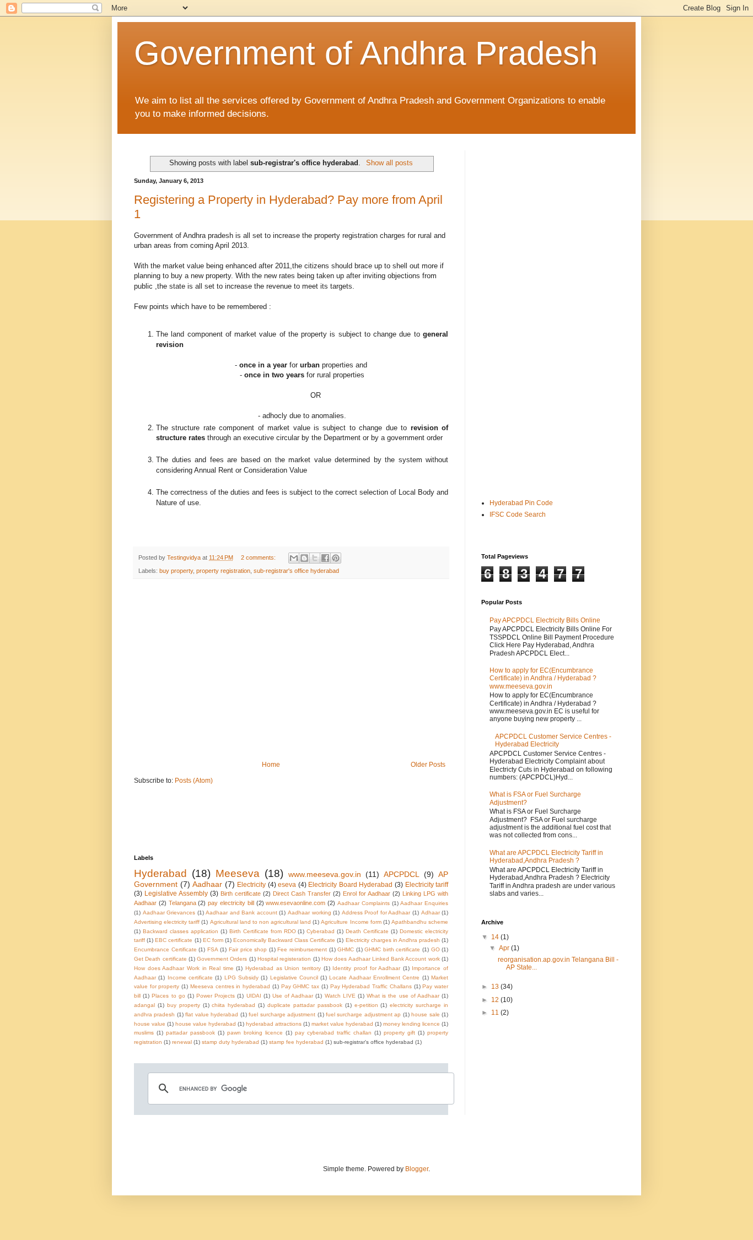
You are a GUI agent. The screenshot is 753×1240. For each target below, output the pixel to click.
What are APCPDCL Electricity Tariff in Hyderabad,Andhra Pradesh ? (546, 856)
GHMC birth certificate (392, 949)
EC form (213, 940)
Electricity (251, 885)
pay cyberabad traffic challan (333, 1033)
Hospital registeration (284, 959)
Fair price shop (248, 949)
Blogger (416, 1169)
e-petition (366, 1005)
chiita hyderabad (233, 1005)
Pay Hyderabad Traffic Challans (371, 986)
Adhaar (430, 912)
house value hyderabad (205, 1024)
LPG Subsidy (241, 977)
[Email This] (293, 558)
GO (435, 949)
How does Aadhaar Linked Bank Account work (380, 959)
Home (271, 764)
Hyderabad (160, 873)
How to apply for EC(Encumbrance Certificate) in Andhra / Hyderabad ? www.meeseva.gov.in (543, 678)
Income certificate (190, 977)
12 (496, 1000)
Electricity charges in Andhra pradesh (393, 940)
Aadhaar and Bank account (241, 912)
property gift (399, 1033)
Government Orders (222, 959)
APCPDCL (401, 874)
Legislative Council (294, 977)
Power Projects (215, 996)
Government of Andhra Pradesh (366, 53)
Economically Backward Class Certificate (284, 940)
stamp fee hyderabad (296, 1042)
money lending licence (411, 1024)
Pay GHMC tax (300, 986)
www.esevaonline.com (295, 903)
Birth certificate (240, 893)
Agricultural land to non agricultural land (260, 922)
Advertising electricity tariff (167, 922)
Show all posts (389, 163)
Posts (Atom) (194, 780)
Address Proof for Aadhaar (376, 912)
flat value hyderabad (211, 1014)
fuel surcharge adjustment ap (363, 1014)
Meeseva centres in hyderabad (230, 986)
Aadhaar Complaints (363, 903)
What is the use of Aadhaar (403, 996)
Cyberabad (320, 931)
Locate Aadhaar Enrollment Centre (374, 977)
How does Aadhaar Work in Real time (184, 968)
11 (496, 1012)
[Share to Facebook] (325, 558)
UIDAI (253, 996)
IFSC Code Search (518, 514)
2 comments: (259, 557)
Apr (505, 948)
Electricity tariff (427, 885)
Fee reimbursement (302, 949)
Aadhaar (207, 884)
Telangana (182, 903)
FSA (212, 949)
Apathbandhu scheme (419, 922)
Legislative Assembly (176, 893)
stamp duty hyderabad (230, 1042)
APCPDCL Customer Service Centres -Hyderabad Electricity (553, 740)
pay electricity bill (231, 903)
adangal (144, 1005)
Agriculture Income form (351, 922)
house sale (425, 1014)
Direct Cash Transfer (302, 893)
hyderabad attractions (274, 1024)
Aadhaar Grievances (169, 912)
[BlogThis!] (304, 558)
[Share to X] (314, 558)
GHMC (345, 949)
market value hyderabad (342, 1024)
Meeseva (238, 873)
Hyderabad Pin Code (521, 503)
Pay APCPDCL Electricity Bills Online (545, 620)
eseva (287, 885)
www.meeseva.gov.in (324, 874)
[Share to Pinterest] (335, 558)
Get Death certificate (160, 959)
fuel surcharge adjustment (282, 1014)
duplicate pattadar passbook (304, 1005)
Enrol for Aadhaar (366, 893)
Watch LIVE (340, 996)
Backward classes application (180, 931)
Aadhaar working (309, 912)
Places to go (168, 996)
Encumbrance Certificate (165, 949)
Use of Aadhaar (292, 996)
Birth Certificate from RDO (262, 931)
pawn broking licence (255, 1033)
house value (149, 1024)
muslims (144, 1033)
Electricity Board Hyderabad (350, 885)
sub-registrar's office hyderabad (296, 570)
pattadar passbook (190, 1033)
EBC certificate (173, 940)
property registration (223, 570)
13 (496, 986)
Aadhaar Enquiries (424, 903)
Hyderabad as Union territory (283, 968)
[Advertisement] (291, 670)
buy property (176, 570)
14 (496, 937)
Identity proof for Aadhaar (366, 968)
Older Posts (428, 764)
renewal (182, 1042)
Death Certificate (367, 931)
